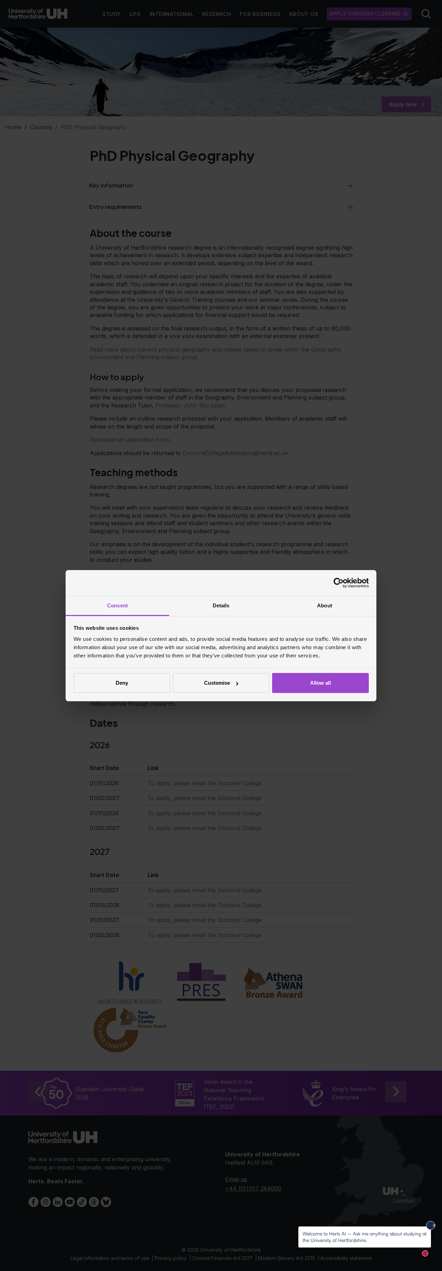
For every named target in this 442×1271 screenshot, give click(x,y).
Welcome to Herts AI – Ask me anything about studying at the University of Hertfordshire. (364, 1237)
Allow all (320, 683)
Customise (217, 683)
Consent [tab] (117, 605)
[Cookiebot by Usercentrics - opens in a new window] (338, 583)
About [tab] (324, 605)
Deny (122, 683)
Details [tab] (221, 605)
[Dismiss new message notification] (430, 1225)
